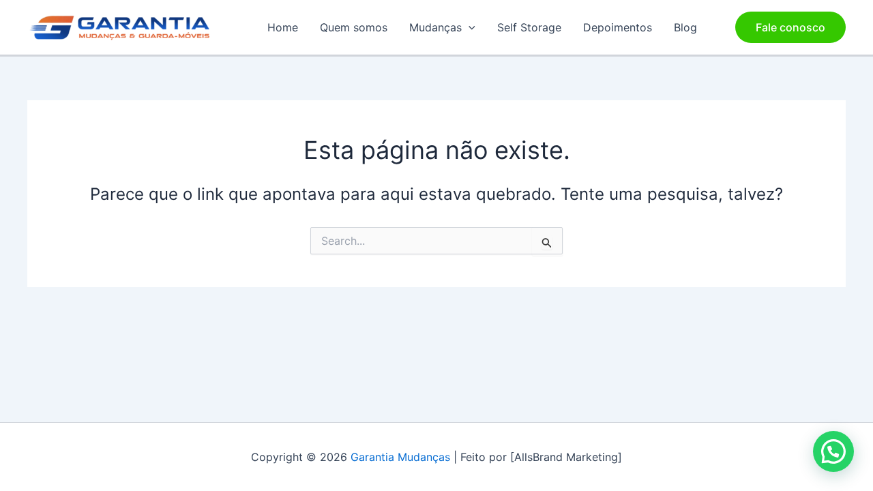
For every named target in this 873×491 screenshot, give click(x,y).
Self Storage (529, 27)
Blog (685, 27)
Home (282, 27)
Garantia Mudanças (400, 457)
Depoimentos (617, 27)
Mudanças (435, 27)
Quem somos (353, 27)
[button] (468, 27)
